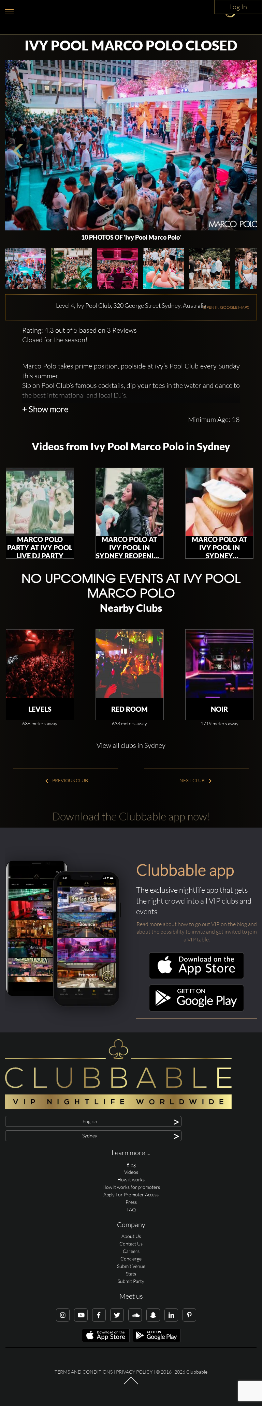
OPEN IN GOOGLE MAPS (226, 307)
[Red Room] (129, 664)
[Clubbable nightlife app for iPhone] (196, 977)
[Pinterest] (189, 1315)
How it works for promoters (131, 1187)
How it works (131, 1179)
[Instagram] (63, 1315)
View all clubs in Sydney (131, 745)
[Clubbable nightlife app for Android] (196, 1010)
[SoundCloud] (135, 1315)
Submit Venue (131, 1266)
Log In (238, 6)
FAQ (131, 1209)
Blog (131, 1164)
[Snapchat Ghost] (153, 1315)
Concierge (131, 1258)
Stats (131, 1273)
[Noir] (219, 664)
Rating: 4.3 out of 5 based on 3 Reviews (79, 330)
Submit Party (131, 1281)
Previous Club (69, 780)
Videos (131, 1172)
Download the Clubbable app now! (131, 816)
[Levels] (40, 664)
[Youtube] (81, 1315)
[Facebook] (99, 1315)
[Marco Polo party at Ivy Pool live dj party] (40, 502)
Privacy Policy (134, 1372)
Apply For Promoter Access (131, 1194)
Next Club (192, 780)
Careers (131, 1251)
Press (131, 1202)
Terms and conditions (84, 1372)
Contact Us (131, 1243)
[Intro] (131, 1384)
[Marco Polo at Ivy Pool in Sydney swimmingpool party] (219, 502)
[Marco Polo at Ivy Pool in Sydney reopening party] (129, 502)
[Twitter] (117, 1315)
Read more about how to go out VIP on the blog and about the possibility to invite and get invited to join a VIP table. (196, 932)
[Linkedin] (171, 1315)
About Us (131, 1236)
